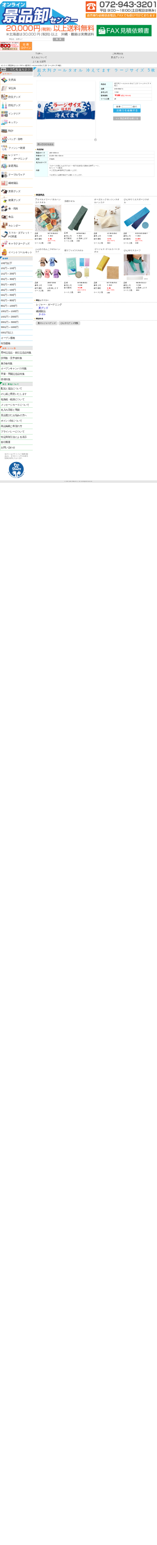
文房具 (11, 80)
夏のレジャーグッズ (46, 323)
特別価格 (5, 343)
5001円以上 (7, 332)
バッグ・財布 (15, 139)
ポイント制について (11, 420)
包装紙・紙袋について (12, 399)
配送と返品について (11, 388)
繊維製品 (13, 183)
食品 (10, 217)
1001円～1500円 (9, 311)
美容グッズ (14, 191)
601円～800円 (8, 300)
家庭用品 (13, 166)
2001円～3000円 (9, 322)
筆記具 (11, 88)
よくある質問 (39, 62)
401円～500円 (8, 290)
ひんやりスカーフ (132, 250)
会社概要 (5, 442)
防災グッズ (14, 97)
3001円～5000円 (9, 327)
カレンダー (14, 225)
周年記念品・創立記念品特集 (16, 352)
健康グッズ (14, 200)
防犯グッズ (14, 105)
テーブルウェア (16, 174)
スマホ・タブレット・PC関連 (20, 234)
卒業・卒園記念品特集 (12, 374)
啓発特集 (5, 379)
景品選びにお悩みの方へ (14, 415)
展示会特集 (7, 363)
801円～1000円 (9, 306)
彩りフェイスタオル (73, 250)
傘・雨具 (13, 208)
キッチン (13, 122)
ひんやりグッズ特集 (69, 323)
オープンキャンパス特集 (14, 368)
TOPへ (39, 53)
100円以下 (6, 263)
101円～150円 (8, 268)
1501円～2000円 (9, 316)
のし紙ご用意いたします (14, 394)
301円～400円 (8, 284)
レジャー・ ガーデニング (17, 157)
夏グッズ (43, 308)
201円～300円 (8, 279)
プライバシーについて (12, 431)
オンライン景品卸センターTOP (12, 65)
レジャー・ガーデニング (49, 305)
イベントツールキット (20, 252)
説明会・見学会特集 (11, 358)
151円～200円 (8, 273)
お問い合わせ (8, 447)
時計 (10, 131)
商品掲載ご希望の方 (11, 426)
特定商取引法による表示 (14, 437)
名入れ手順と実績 (10, 410)
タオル (42, 314)
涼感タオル (69, 201)
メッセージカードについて (15, 405)
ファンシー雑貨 (16, 148)
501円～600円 (8, 295)
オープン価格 (8, 338)
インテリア (14, 113)
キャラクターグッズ (19, 243)
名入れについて (39, 57)
